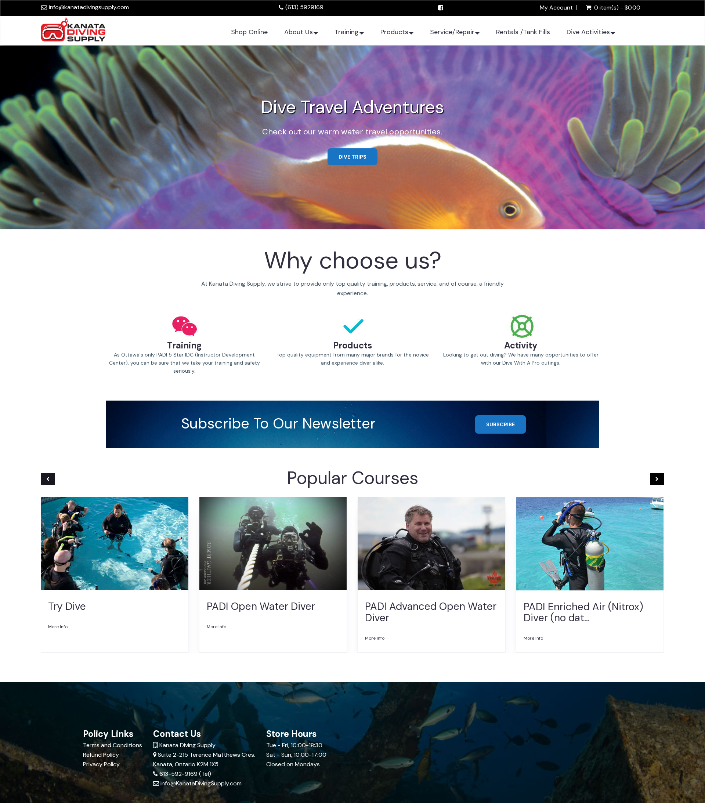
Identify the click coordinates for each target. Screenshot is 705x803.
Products (394, 32)
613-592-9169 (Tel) (185, 774)
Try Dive (67, 606)
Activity (521, 345)
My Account (556, 7)
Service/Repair (452, 32)
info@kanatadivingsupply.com (89, 7)
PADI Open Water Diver (261, 606)
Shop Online (249, 32)
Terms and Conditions (112, 745)
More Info (58, 627)
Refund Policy (101, 755)
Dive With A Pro (352, 138)
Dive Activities (588, 32)
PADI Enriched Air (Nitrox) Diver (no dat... (583, 612)
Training (347, 32)
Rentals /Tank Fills (523, 32)
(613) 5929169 (304, 7)
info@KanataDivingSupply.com (201, 783)
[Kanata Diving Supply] (73, 28)
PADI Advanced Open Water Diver (430, 612)
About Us (298, 32)
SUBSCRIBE (500, 424)
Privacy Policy (101, 764)
